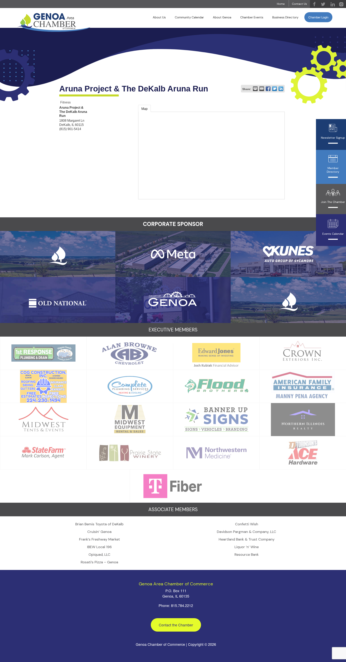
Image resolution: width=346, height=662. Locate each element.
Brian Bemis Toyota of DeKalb (99, 524)
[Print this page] (255, 88)
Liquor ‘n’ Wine (246, 547)
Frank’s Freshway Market (99, 539)
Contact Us (299, 4)
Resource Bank (246, 554)
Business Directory (285, 17)
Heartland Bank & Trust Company (247, 539)
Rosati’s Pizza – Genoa (99, 562)
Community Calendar (189, 17)
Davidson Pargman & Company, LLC (246, 531)
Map (144, 108)
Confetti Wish (246, 524)
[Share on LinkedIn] (281, 88)
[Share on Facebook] (268, 88)
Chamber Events (251, 17)
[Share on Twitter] (274, 88)
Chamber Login (318, 17)
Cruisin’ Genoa (99, 531)
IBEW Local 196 (99, 547)
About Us (159, 17)
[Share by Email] (261, 88)
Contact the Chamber (176, 624)
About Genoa (222, 17)
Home (281, 4)
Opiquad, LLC (99, 554)
